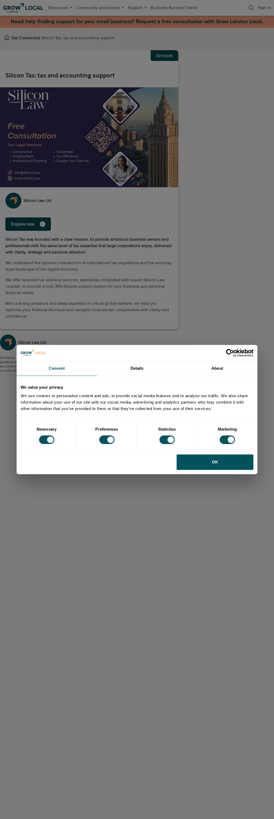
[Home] (7, 38)
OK (215, 462)
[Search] (251, 7)
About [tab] (217, 368)
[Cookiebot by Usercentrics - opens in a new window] (230, 353)
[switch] (107, 439)
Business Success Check (174, 7)
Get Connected (25, 38)
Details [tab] (137, 368)
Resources (58, 7)
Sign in (264, 7)
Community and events (98, 7)
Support (135, 7)
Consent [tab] (57, 368)
